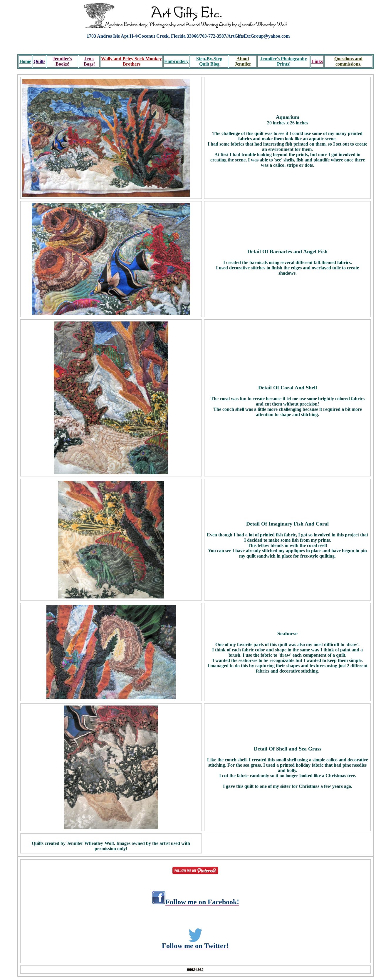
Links (317, 61)
